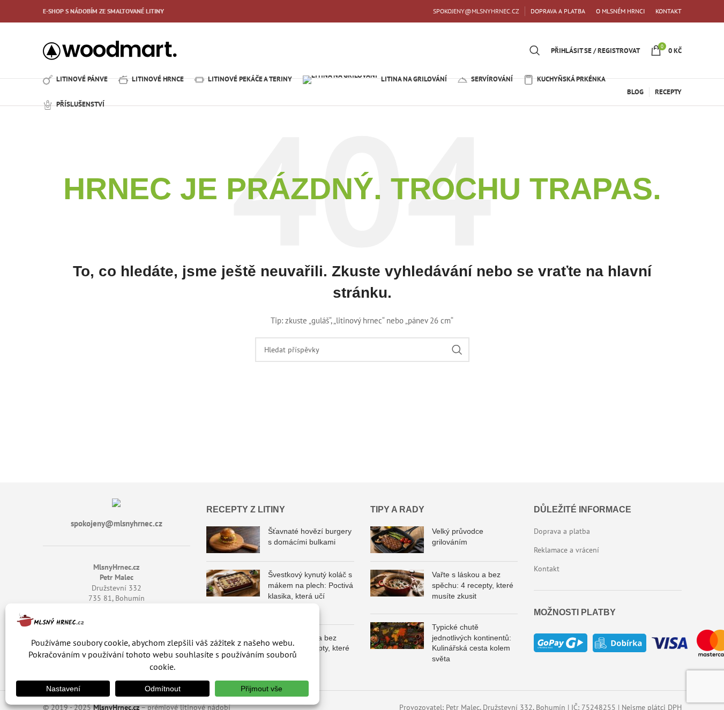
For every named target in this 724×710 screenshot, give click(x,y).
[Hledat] (535, 50)
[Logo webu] (110, 50)
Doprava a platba (562, 531)
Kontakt (546, 568)
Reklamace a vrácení (566, 550)
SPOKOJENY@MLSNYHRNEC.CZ (476, 11)
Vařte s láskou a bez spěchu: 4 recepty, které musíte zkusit (472, 585)
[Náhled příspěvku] (233, 539)
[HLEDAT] (457, 349)
